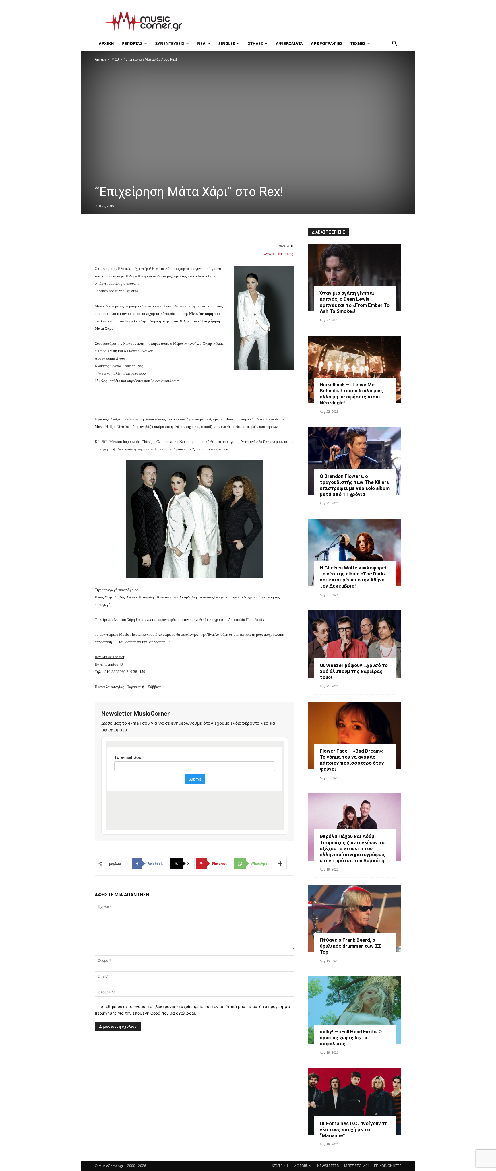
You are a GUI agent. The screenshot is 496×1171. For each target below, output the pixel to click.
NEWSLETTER (328, 1165)
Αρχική (100, 59)
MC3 (115, 59)
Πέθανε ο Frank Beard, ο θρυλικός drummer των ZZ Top (350, 946)
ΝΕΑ (201, 43)
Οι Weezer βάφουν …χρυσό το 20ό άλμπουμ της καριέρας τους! (354, 671)
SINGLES (226, 43)
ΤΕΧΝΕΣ (357, 43)
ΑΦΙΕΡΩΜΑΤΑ (289, 43)
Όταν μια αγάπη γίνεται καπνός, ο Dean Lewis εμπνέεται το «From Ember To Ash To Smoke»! (355, 302)
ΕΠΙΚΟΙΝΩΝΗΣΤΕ (387, 1165)
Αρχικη (106, 43)
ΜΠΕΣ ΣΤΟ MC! (356, 1165)
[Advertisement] (296, 21)
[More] (280, 863)
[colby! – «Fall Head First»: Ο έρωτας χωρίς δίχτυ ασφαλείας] (354, 1010)
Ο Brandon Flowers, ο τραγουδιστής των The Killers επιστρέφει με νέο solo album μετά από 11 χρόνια (355, 485)
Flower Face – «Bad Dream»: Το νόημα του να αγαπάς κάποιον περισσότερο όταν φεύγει (352, 760)
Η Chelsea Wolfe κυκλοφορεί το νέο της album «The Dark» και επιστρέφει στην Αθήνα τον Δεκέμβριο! (353, 577)
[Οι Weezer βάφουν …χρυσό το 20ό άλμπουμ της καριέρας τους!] (354, 644)
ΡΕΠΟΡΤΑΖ (132, 43)
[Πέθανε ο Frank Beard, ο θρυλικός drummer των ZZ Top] (354, 918)
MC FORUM (302, 1165)
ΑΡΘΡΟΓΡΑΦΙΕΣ (326, 43)
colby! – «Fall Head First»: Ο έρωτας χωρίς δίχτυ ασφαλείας (351, 1037)
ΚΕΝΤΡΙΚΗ (280, 1165)
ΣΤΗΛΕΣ (255, 43)
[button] (394, 44)
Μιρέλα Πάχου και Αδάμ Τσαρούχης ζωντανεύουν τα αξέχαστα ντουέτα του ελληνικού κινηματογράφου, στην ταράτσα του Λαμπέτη (352, 848)
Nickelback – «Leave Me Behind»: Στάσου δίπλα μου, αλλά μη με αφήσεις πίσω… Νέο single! (351, 394)
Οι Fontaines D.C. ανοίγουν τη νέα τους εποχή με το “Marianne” (354, 1129)
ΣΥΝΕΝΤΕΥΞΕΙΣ (169, 43)
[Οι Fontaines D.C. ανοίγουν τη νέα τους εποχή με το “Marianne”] (354, 1101)
